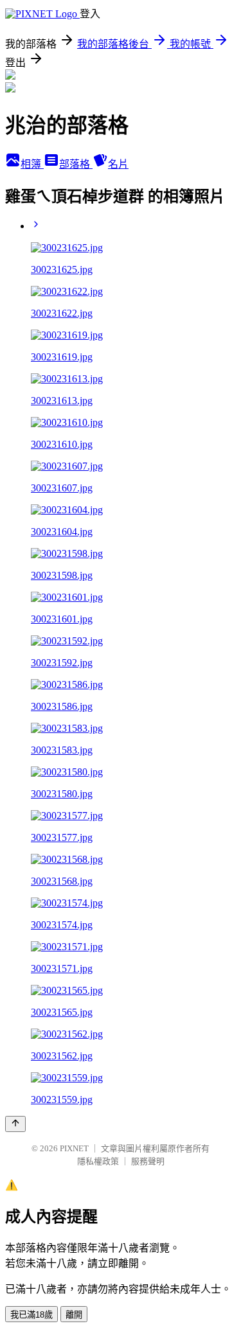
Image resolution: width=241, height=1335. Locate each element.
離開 (74, 1315)
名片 (118, 164)
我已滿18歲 (31, 1315)
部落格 (76, 164)
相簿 (32, 164)
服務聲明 (148, 1161)
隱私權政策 (98, 1161)
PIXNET (74, 1148)
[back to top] (15, 1124)
